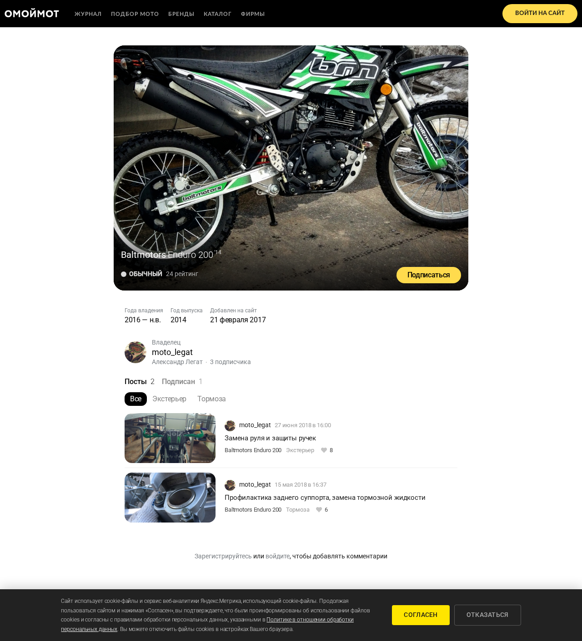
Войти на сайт (540, 13)
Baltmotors (143, 254)
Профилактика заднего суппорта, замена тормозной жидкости (325, 497)
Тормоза (211, 398)
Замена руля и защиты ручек (270, 438)
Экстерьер (169, 398)
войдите (278, 556)
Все (135, 398)
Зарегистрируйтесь (223, 556)
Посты (140, 381)
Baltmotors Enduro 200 (253, 450)
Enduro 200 (190, 254)
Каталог (218, 14)
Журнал (88, 14)
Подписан (182, 381)
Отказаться (488, 614)
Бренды (181, 14)
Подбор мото (135, 14)
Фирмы (253, 14)
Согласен (420, 614)
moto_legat (172, 352)
